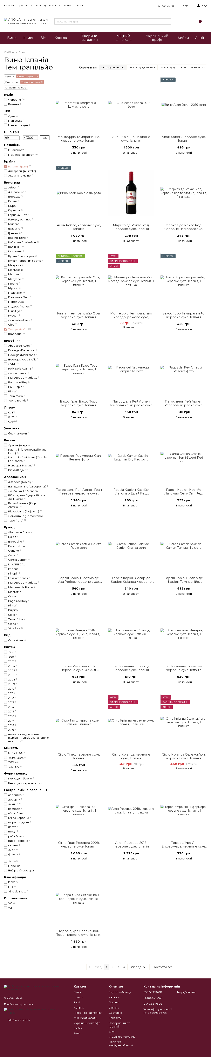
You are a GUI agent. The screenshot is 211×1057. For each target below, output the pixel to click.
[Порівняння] (179, 21)
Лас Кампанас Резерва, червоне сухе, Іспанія (183, 668)
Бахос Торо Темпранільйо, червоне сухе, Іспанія (183, 315)
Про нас (23, 5)
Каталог (9, 5)
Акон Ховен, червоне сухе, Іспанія (184, 138)
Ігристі (28, 38)
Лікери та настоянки (89, 38)
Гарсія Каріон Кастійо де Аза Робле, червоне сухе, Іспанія (79, 581)
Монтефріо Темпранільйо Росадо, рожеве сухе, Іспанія (131, 317)
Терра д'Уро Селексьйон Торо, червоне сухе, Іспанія (78, 933)
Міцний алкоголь (123, 38)
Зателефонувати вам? (157, 1009)
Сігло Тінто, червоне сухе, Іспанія (79, 756)
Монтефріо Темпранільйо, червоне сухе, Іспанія (78, 138)
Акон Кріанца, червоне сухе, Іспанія (131, 138)
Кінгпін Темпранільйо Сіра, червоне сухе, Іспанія (78, 315)
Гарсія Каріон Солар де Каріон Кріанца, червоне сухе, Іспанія (131, 581)
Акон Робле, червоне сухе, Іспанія (79, 227)
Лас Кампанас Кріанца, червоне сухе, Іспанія (131, 668)
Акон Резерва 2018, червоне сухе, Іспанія (131, 844)
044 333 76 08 (152, 1003)
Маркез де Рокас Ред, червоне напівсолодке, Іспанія (183, 228)
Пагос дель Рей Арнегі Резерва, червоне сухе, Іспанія (183, 405)
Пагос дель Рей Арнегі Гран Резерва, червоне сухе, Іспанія (79, 493)
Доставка (50, 5)
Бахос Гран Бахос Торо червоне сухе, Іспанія (78, 403)
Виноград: (12, 82)
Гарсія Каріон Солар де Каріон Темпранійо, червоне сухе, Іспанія (183, 581)
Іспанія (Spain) (26, 76)
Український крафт (157, 38)
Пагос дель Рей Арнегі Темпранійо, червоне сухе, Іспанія (131, 405)
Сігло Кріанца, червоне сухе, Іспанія (131, 756)
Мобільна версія (19, 1020)
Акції (199, 38)
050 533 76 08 (165, 5)
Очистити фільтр (16, 87)
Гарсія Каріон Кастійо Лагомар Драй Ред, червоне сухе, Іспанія (131, 493)
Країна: (10, 76)
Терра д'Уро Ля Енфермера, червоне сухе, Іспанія (184, 846)
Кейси (183, 38)
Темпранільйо (30, 82)
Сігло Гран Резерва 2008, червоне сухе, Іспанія (79, 844)
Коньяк (61, 38)
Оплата (36, 5)
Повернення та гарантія (119, 1024)
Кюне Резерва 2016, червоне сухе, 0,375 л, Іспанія (78, 670)
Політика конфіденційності (121, 1043)
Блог (80, 5)
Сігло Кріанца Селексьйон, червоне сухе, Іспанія (183, 756)
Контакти (65, 5)
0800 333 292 (152, 997)
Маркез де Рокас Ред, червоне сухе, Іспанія (131, 227)
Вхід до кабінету (120, 992)
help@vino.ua (186, 992)
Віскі (44, 38)
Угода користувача (122, 1036)
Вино (11, 38)
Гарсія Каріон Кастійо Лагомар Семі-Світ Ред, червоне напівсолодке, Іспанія (183, 495)
